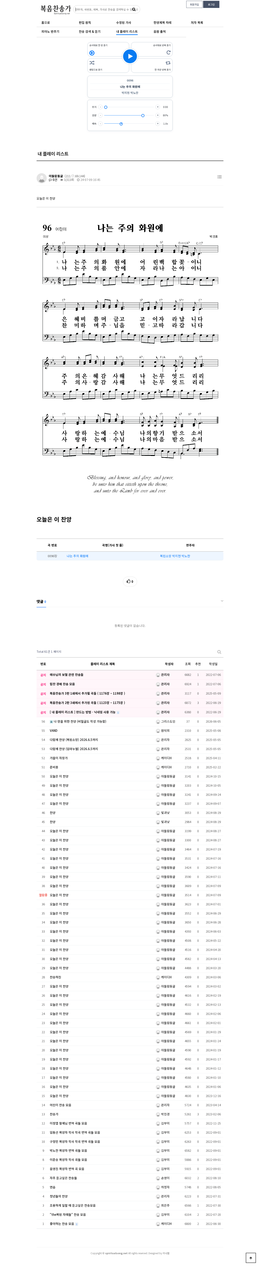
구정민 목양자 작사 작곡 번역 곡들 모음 (75, 1141)
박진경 (165, 1114)
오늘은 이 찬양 (59, 776)
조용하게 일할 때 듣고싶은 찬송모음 (73, 1205)
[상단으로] (251, 1258)
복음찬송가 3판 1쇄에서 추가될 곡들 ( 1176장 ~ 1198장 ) (87, 693)
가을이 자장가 (59, 758)
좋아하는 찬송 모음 (62, 1223)
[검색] (134, 9)
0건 (54, 179)
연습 (52, 1187)
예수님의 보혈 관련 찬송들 (66, 674)
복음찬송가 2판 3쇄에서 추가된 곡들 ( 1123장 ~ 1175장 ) (87, 702)
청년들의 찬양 (59, 1196)
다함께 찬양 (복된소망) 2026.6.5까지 (74, 739)
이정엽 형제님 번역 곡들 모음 (68, 1123)
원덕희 (165, 730)
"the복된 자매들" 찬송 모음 (68, 1214)
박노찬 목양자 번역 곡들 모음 (68, 1150)
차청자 (165, 1187)
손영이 (165, 1178)
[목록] (219, 176)
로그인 (211, 4)
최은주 (165, 1205)
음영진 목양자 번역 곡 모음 (67, 1169)
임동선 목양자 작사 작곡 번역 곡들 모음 (75, 1132)
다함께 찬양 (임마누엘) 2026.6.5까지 (74, 749)
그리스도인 (167, 721)
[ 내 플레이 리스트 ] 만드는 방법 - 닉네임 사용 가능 (83, 712)
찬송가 (54, 1114)
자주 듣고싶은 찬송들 (63, 1178)
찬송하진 (55, 977)
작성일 (213, 664)
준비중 (54, 767)
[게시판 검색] (219, 651)
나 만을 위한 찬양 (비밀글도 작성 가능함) (79, 721)
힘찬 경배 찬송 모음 (62, 684)
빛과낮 (165, 812)
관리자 (165, 674)
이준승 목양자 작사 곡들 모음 (68, 1159)
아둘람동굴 (56, 176)
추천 (198, 664)
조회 (188, 664)
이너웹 (166, 1253)
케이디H (166, 758)
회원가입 (194, 4)
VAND (53, 730)
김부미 (165, 1123)
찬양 (52, 812)
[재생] (130, 56)
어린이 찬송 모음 (60, 1105)
